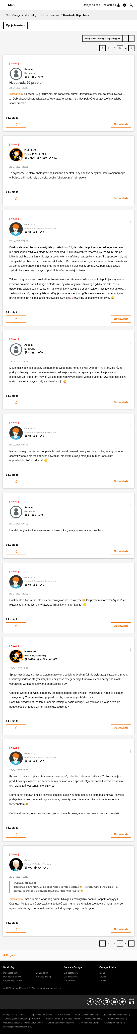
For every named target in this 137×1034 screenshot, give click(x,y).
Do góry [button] (10, 955)
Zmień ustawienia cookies (86, 1015)
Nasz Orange (13, 15)
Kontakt (102, 977)
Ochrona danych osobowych (61, 1023)
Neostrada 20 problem (26, 82)
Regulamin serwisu (115, 1019)
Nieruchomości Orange (89, 1023)
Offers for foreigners (113, 1023)
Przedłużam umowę (12, 977)
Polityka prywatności (33, 1023)
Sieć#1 (22, 1015)
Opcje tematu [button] (14, 25)
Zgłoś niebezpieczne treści (115, 1015)
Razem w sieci (63, 1015)
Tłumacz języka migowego (15, 1019)
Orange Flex (9, 1015)
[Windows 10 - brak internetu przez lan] (131, 38)
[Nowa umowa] (125, 38)
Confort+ (36, 1019)
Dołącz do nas (91, 5)
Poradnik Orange (52, 1019)
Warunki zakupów (11, 1023)
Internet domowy (50, 15)
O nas (102, 973)
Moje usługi (31, 15)
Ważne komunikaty (93, 1019)
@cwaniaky (16, 94)
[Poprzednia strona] (102, 48)
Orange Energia (72, 1019)
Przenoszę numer (11, 973)
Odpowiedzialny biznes (41, 1015)
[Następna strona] (131, 48)
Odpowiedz (121, 124)
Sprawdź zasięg (43, 977)
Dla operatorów (71, 973)
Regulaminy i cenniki (12, 980)
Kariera (102, 980)
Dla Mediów (69, 980)
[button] (130, 67)
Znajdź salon (42, 973)
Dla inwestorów (71, 977)
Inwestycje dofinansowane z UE (17, 1027)
